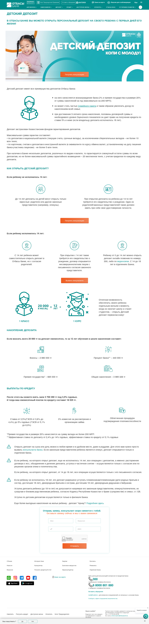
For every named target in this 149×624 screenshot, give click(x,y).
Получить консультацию (74, 74)
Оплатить (97, 7)
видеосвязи (123, 261)
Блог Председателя (62, 614)
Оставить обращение (95, 592)
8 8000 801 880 (103, 585)
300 (95, 579)
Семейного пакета (87, 105)
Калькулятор (38, 565)
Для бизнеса (31, 7)
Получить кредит (22, 614)
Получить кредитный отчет (42, 570)
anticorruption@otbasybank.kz (119, 615)
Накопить (10, 614)
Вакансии (10, 570)
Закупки (64, 561)
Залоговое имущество (69, 565)
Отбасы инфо (110, 7)
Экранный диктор (67, 570)
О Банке (9, 561)
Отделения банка (95, 570)
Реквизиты (93, 565)
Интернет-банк (39, 561)
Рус (136, 2)
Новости (9, 565)
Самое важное (45, 7)
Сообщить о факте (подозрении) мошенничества (102, 598)
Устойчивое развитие (127, 7)
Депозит (59, 7)
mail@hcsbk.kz (93, 595)
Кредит (69, 7)
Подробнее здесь (95, 503)
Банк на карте (60, 577)
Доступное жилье (83, 7)
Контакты (93, 561)
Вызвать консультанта (74, 280)
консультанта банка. (33, 449)
